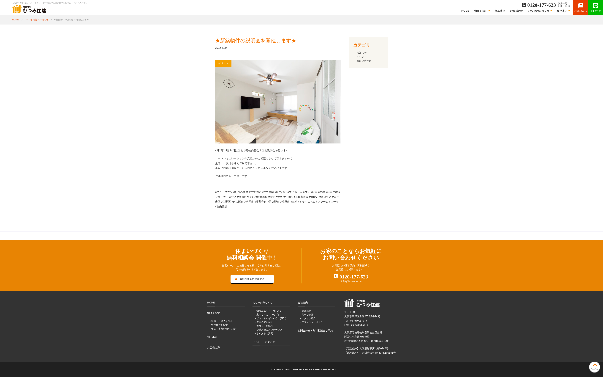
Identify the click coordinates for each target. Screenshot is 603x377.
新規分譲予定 (364, 61)
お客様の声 (517, 10)
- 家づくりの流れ (264, 326)
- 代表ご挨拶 (306, 314)
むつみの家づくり (539, 10)
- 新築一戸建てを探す (221, 321)
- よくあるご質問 (264, 333)
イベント (361, 56)
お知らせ (361, 52)
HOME (465, 10)
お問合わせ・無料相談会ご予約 (315, 330)
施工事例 (500, 10)
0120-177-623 (541, 5)
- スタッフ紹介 (308, 318)
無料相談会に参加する (252, 279)
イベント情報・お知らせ (36, 19)
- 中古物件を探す (219, 325)
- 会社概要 (305, 310)
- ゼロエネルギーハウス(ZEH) (270, 318)
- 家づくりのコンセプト (267, 314)
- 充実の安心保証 (264, 322)
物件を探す (481, 10)
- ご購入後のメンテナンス (268, 329)
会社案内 (562, 10)
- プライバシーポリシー (312, 322)
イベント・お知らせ (264, 342)
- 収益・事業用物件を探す (223, 328)
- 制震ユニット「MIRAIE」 (269, 310)
